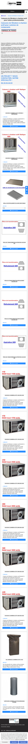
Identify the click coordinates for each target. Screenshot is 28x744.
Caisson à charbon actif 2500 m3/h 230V (14, 483)
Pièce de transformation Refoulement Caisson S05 (14, 281)
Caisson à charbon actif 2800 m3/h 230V (14, 527)
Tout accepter (23, 742)
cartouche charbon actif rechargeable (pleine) (14, 702)
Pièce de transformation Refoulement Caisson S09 (14, 319)
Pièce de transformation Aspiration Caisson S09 (14, 358)
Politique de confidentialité (11, 730)
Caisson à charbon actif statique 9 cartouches (14, 159)
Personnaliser (5, 742)
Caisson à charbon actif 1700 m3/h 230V (14, 439)
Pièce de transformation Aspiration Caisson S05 (14, 243)
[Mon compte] (26, 187)
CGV (2, 730)
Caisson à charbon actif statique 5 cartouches (14, 114)
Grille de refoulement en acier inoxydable (14, 203)
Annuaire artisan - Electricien (5, 726)
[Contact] (26, 192)
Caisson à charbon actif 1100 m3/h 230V (14, 395)
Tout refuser (14, 742)
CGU (4, 730)
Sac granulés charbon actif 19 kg (14, 659)
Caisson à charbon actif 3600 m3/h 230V (14, 571)
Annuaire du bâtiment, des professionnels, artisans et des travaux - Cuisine (13, 724)
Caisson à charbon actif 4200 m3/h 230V (14, 615)
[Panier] (26, 190)
